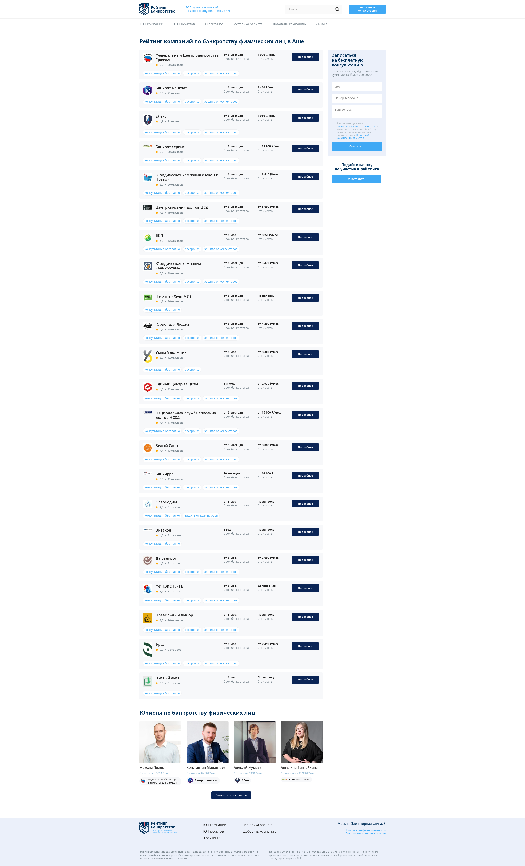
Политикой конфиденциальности (353, 136)
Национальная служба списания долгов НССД (186, 415)
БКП (159, 235)
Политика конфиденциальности (365, 830)
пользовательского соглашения (356, 126)
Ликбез (322, 24)
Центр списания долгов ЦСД (182, 207)
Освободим (166, 501)
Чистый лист (167, 677)
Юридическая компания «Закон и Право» (187, 177)
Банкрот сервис (170, 146)
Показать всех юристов (231, 795)
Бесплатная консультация (367, 9)
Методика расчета (247, 24)
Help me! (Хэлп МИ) (173, 296)
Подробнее (305, 57)
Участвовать (356, 179)
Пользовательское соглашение (366, 833)
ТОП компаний (151, 24)
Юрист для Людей (172, 324)
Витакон (163, 530)
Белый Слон (167, 445)
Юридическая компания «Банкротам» (178, 265)
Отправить (356, 146)
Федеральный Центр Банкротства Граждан (187, 57)
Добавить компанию (289, 24)
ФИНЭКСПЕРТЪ (169, 586)
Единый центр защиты (177, 383)
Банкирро (165, 473)
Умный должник (171, 352)
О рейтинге (214, 24)
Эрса (160, 644)
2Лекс (161, 116)
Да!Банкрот (166, 558)
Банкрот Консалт (171, 87)
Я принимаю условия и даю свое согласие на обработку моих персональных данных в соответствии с (357, 131)
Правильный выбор (174, 615)
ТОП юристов (184, 24)
